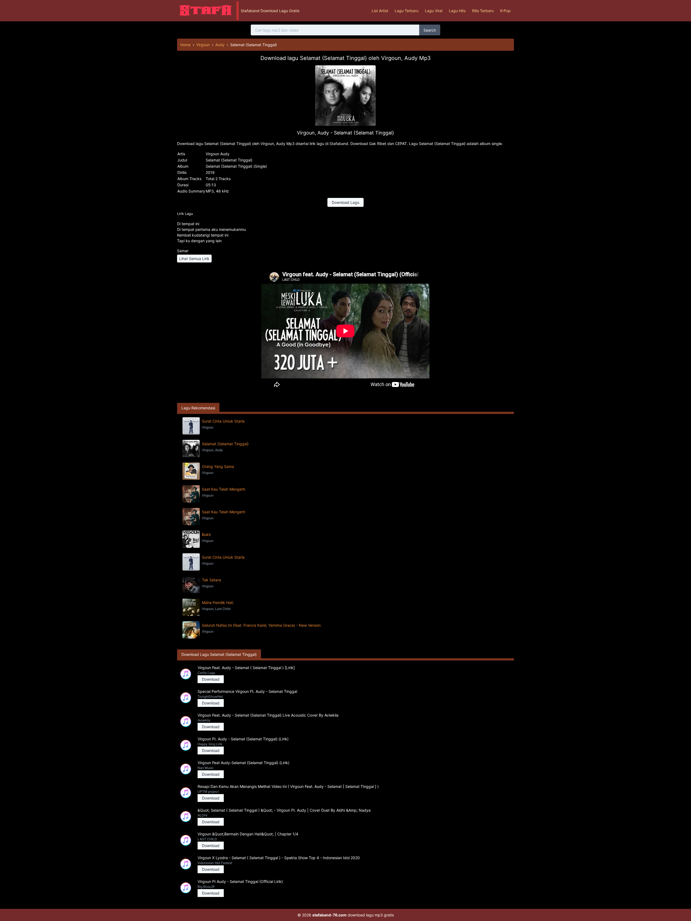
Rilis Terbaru (483, 10)
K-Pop (505, 10)
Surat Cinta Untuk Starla (223, 421)
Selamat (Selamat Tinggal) (225, 443)
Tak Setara (211, 580)
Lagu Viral (433, 10)
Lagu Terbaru (406, 10)
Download (210, 679)
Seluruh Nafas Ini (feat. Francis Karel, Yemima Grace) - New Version (261, 625)
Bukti (206, 534)
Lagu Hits (457, 10)
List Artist (380, 10)
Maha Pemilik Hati (217, 602)
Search (430, 30)
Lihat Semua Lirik (194, 258)
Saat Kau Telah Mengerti (223, 489)
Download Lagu (345, 202)
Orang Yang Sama (218, 466)
